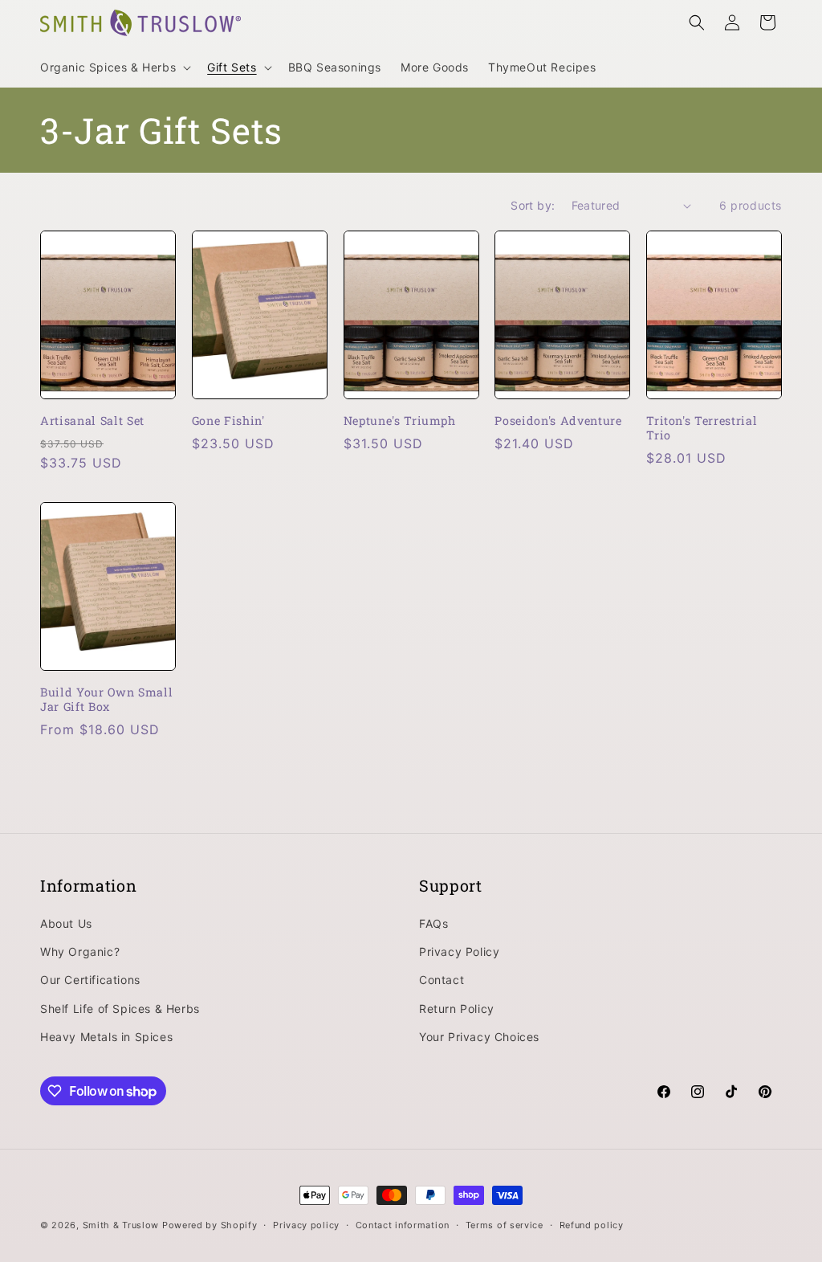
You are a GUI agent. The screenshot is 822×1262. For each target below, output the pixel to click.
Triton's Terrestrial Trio (701, 428)
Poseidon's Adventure (557, 421)
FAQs (433, 923)
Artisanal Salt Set (92, 421)
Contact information (403, 1225)
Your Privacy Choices (479, 1036)
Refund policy (592, 1225)
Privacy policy (306, 1225)
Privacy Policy (459, 951)
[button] (114, 67)
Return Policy (456, 1008)
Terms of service (504, 1225)
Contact (441, 979)
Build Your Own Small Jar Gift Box (106, 699)
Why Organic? (80, 951)
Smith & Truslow (121, 1225)
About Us (66, 923)
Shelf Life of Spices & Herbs (120, 1008)
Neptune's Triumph (400, 421)
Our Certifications (90, 979)
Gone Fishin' (228, 421)
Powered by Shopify (210, 1225)
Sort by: (533, 205)
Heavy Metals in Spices (106, 1036)
